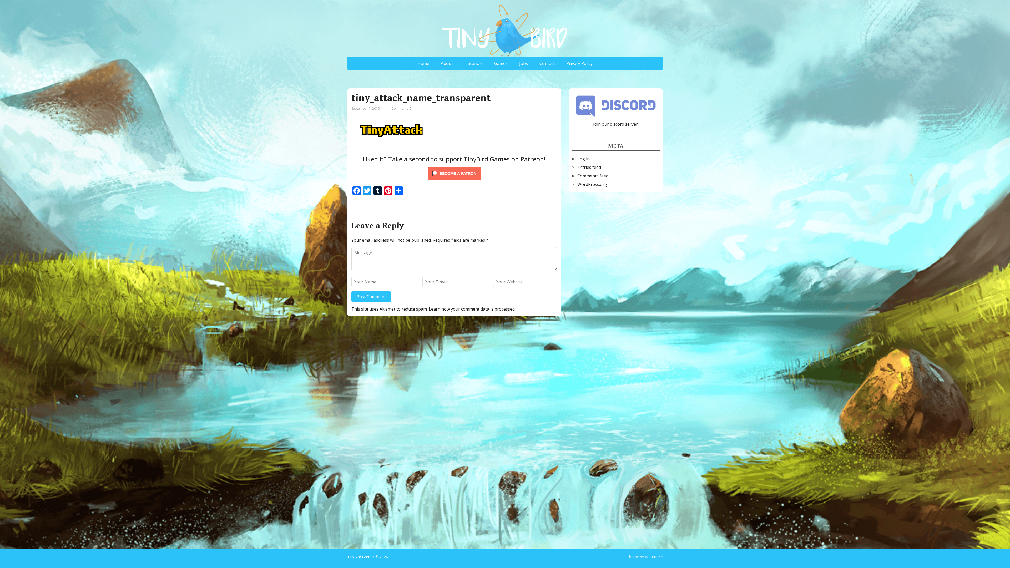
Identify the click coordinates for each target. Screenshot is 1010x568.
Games (501, 63)
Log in (583, 159)
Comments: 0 (401, 108)
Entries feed (589, 167)
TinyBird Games (360, 556)
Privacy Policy (579, 63)
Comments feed (592, 176)
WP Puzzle (654, 556)
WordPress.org (592, 184)
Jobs (523, 63)
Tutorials (473, 63)
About (447, 63)
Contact (547, 63)
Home (423, 63)
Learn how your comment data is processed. (472, 309)
